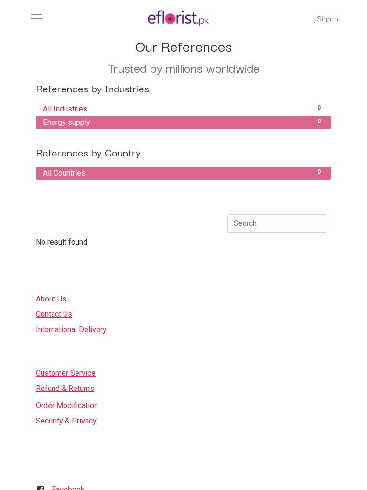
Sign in (327, 17)
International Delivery (71, 329)
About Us (51, 298)
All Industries (182, 108)
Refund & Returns (65, 388)
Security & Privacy (66, 420)
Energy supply (182, 122)
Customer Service (66, 373)
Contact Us (54, 314)
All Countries (182, 173)
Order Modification (67, 405)
